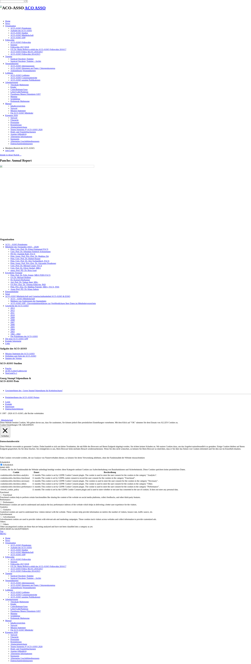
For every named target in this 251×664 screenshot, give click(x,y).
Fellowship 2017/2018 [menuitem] (19, 564)
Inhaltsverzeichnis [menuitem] (17, 623)
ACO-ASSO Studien (19, 33)
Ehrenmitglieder (11, 291)
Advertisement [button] (6, 514)
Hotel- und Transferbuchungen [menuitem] (23, 649)
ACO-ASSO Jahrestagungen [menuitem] (22, 583)
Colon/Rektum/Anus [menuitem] (19, 606)
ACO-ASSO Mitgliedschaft (21, 35)
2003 (12, 332)
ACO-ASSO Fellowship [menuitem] (20, 559)
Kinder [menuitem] (13, 604)
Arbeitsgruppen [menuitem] (11, 599)
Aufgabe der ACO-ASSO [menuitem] (21, 547)
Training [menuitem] (8, 573)
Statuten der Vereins (13, 358)
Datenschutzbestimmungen (21, 144)
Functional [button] (4, 492)
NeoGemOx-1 (11, 373)
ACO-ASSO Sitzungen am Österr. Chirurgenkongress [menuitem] (32, 585)
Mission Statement (18, 111)
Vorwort (13, 108)
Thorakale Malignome (19, 85)
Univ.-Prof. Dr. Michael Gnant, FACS (26, 266)
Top (1, 531)
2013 (12, 308)
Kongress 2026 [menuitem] (11, 632)
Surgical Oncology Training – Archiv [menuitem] (25, 578)
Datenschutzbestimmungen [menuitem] (21, 661)
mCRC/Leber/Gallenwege (16, 371)
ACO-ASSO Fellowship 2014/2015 (25, 54)
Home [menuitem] (7, 538)
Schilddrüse (15, 99)
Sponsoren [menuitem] (14, 656)
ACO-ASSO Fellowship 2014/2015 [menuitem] (25, 571)
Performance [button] (5, 500)
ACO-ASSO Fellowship (20, 42)
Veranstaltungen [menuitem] (11, 580)
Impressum (9, 406)
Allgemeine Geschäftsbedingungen (24, 141)
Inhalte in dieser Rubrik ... (10, 155)
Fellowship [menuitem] (9, 557)
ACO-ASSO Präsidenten (20, 28)
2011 (12, 313)
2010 (12, 315)
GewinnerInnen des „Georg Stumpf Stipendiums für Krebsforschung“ (34, 390)
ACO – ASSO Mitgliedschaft (22, 299)
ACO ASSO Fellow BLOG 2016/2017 (26, 52)
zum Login (9, 150)
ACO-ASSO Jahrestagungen (22, 66)
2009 (12, 317)
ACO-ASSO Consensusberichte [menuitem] (23, 595)
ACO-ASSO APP (17, 38)
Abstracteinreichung (18, 127)
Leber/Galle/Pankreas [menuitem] (19, 609)
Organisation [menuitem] (10, 543)
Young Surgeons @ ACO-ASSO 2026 (26, 129)
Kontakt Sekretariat (13, 341)
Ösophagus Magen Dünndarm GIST (25, 94)
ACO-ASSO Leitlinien (20, 75)
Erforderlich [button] (5, 462)
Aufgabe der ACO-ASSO (21, 30)
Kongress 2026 (11, 115)
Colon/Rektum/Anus (19, 89)
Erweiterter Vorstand (13, 273)
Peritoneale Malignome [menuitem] (20, 618)
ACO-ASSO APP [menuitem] (17, 555)
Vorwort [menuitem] (13, 625)
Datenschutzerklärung (14, 409)
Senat (7, 294)
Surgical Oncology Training (21, 59)
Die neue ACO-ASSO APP (16, 339)
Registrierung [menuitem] (16, 642)
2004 (12, 329)
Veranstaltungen (11, 63)
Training (8, 56)
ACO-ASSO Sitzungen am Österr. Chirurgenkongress (32, 68)
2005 (12, 327)
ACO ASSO (35, 7)
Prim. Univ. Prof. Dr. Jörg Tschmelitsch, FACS (29, 261)
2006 (12, 324)
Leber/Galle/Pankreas (19, 92)
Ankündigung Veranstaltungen (23, 71)
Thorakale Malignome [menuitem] (19, 602)
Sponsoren (14, 139)
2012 (12, 310)
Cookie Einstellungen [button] (9, 425)
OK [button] (20, 425)
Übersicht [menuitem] (14, 637)
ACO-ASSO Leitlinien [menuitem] (20, 592)
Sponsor (13, 45)
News (7, 23)
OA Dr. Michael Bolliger (20, 277)
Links (7, 343)
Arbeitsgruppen (11, 82)
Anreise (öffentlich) (18, 134)
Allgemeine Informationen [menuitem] (21, 653)
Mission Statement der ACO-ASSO (20, 354)
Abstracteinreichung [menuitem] (18, 644)
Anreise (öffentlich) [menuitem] (18, 651)
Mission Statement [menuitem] (18, 628)
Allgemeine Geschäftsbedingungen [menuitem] (24, 658)
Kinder (13, 87)
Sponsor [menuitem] (13, 562)
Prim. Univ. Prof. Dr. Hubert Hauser (25, 259)
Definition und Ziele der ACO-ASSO (20, 356)
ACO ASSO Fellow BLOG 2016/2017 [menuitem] (26, 569)
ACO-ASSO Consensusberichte (23, 78)
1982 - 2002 (15, 334)
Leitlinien (9, 73)
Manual (8, 104)
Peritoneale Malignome (20, 101)
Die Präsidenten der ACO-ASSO (24, 336)
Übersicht (14, 120)
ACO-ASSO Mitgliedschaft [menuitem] (21, 552)
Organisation (10, 26)
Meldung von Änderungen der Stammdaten (28, 301)
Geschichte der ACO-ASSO (17, 306)
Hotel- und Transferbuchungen (23, 132)
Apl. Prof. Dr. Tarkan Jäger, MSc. (24, 282)
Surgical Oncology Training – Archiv (25, 61)
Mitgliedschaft (6, 420)
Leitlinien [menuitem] (9, 590)
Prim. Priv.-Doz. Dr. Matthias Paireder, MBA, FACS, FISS (34, 287)
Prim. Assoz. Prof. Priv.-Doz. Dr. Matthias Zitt (29, 256)
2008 (12, 320)
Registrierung (16, 125)
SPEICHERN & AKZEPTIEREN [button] (14, 529)
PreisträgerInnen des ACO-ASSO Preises (22, 397)
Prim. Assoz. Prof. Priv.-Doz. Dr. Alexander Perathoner (33, 263)
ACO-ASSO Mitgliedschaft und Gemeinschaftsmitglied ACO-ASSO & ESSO (37, 296)
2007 (12, 322)
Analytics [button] (4, 507)
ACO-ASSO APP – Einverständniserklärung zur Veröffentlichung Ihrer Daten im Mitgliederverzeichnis (53, 303)
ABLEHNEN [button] (28, 425)
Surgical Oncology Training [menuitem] (21, 576)
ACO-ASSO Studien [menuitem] (19, 550)
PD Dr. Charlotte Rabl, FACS (22, 254)
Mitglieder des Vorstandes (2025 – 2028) (22, 247)
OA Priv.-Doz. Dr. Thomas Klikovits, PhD (28, 284)
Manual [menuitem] (8, 620)
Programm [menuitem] (14, 639)
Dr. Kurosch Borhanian (20, 280)
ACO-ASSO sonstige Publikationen (25, 80)
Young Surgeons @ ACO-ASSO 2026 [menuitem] (26, 646)
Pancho (8, 368)
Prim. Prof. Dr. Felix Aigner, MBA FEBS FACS (30, 275)
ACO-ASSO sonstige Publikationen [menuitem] (25, 597)
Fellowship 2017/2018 (19, 47)
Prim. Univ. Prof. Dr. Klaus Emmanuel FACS (29, 249)
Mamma (13, 96)
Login (7, 402)
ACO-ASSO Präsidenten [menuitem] (20, 545)
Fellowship (9, 40)
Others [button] (2, 522)
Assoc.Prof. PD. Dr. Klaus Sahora (24, 289)
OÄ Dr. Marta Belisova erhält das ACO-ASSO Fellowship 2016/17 (38, 49)
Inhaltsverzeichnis (17, 106)
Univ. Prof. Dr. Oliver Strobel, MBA (25, 268)
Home (7, 21)
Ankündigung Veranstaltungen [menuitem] (23, 587)
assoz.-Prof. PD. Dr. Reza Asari (23, 270)
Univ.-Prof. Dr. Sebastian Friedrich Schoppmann (30, 251)
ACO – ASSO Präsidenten (16, 244)
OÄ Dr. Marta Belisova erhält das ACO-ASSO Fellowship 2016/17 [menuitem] (38, 566)
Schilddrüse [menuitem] (15, 616)
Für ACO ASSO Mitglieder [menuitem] (21, 630)
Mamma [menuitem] (13, 613)
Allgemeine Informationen (21, 136)
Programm (14, 122)
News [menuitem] (7, 540)
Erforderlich (8, 465)
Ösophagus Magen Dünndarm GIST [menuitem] (25, 611)
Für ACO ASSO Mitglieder (21, 113)
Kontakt (8, 404)
